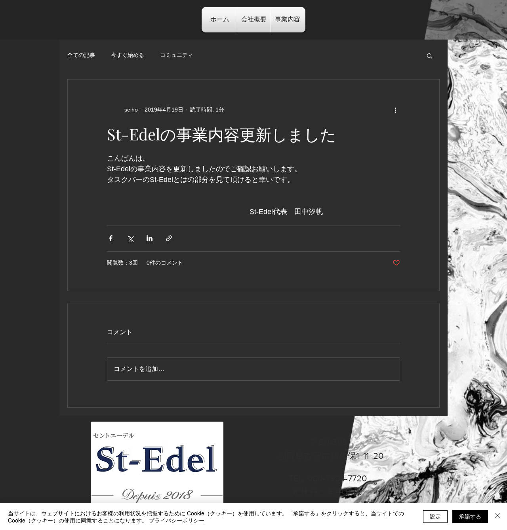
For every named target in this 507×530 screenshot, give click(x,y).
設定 (435, 516)
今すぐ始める (127, 55)
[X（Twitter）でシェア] (130, 238)
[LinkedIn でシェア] (149, 238)
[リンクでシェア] (169, 238)
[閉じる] (497, 516)
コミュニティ (176, 55)
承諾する (470, 516)
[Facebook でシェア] (110, 238)
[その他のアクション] (395, 109)
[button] (429, 55)
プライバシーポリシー (176, 520)
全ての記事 (81, 55)
